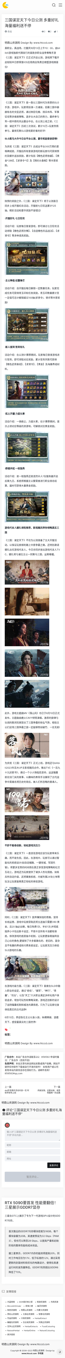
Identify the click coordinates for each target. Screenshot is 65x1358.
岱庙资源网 (12, 1318)
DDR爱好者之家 (26, 1302)
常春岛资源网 (44, 1314)
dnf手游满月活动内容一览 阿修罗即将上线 (17, 1091)
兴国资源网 (25, 1318)
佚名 (9, 31)
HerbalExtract (41, 1318)
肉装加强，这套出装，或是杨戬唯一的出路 (49, 1091)
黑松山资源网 (13, 1314)
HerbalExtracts (31, 1326)
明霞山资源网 (26, 1310)
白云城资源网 (28, 1322)
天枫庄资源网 (44, 1322)
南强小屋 (29, 1306)
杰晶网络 (11, 1302)
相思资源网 (12, 1310)
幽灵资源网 (42, 1306)
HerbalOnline (29, 1330)
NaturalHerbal (13, 1330)
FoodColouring (48, 1326)
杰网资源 (54, 1302)
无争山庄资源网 (14, 1326)
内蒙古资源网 (42, 1310)
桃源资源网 (41, 1302)
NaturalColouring (47, 1330)
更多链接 (11, 1334)
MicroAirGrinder (14, 1306)
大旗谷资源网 (28, 1314)
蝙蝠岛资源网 (13, 1322)
